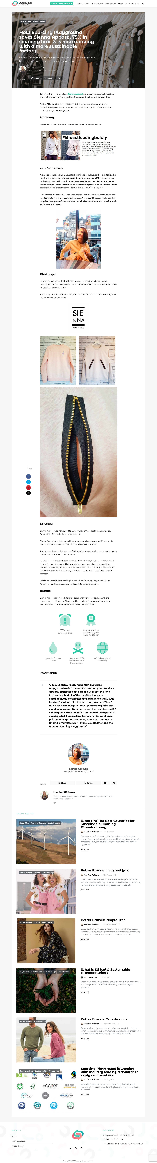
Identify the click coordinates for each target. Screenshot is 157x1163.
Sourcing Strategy (38, 823)
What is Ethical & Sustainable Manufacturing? (105, 971)
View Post (85, 849)
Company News (132, 3)
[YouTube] (81, 1148)
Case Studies (110, 3)
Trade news (54, 1071)
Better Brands (26, 873)
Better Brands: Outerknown (104, 1019)
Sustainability (97, 3)
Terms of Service (18, 1141)
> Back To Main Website (61, 3)
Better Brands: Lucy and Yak (105, 870)
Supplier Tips (36, 972)
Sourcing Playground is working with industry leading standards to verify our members (109, 1072)
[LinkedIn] (70, 1150)
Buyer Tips (24, 823)
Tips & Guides (82, 3)
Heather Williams (35, 68)
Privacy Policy (17, 1146)
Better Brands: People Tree (103, 920)
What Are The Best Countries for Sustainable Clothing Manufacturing (107, 824)
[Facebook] (70, 1148)
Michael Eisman (90, 977)
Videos (120, 3)
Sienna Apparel (75, 94)
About (14, 1136)
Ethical (37, 873)
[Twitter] (75, 1148)
